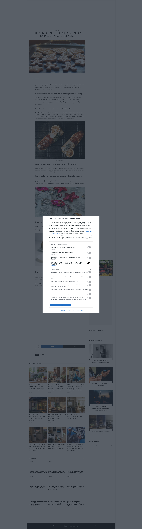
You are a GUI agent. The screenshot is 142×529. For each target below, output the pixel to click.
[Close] (96, 218)
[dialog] (71, 264)
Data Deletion (62, 310)
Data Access (71, 310)
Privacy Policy (79, 310)
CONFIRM (60, 305)
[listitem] (71, 244)
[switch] (89, 247)
